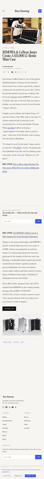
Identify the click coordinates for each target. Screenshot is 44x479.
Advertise (27, 421)
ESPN (18, 147)
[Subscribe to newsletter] (40, 11)
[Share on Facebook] (12, 72)
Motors (4, 432)
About (26, 417)
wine (22, 342)
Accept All (30, 476)
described (11, 127)
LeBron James (7, 342)
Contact (27, 428)
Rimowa (16, 342)
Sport (4, 439)
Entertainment (7, 421)
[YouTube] (13, 407)
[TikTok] (16, 407)
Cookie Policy (5, 472)
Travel (4, 424)
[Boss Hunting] (22, 11)
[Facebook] (6, 407)
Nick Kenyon (9, 66)
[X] (9, 407)
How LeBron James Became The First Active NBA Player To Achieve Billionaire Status (20, 167)
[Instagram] (3, 407)
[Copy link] (4, 72)
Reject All (18, 476)
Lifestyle (5, 48)
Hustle (4, 417)
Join (38, 221)
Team (26, 424)
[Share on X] (8, 72)
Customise (7, 476)
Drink (12, 48)
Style (4, 435)
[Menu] (3, 11)
